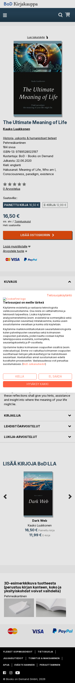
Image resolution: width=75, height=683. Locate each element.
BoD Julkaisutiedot (34, 364)
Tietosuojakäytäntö (59, 295)
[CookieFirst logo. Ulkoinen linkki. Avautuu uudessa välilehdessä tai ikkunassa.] (14, 299)
